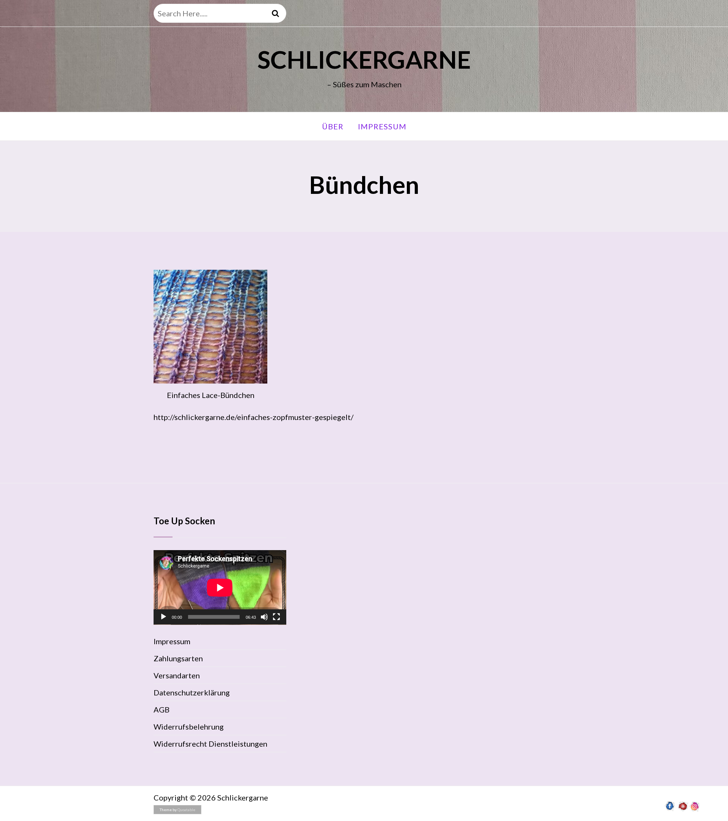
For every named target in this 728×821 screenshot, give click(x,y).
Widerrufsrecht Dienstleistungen (210, 743)
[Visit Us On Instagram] (695, 809)
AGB (161, 709)
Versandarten (177, 675)
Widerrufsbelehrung (189, 726)
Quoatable (186, 809)
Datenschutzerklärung (192, 692)
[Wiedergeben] (163, 617)
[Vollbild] (276, 617)
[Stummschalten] (264, 617)
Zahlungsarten (178, 658)
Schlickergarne (364, 59)
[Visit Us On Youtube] (682, 809)
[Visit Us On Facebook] (670, 809)
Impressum (382, 126)
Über (333, 126)
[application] (220, 587)
